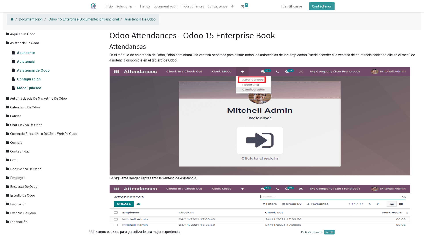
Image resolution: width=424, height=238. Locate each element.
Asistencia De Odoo (140, 19)
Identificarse (291, 6)
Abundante (26, 53)
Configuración (29, 79)
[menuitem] (109, 6)
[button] (232, 6)
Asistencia (26, 62)
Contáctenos (322, 6)
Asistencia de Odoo (33, 70)
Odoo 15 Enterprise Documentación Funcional (84, 19)
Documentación (31, 19)
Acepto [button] (329, 232)
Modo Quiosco (29, 88)
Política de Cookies (311, 232)
